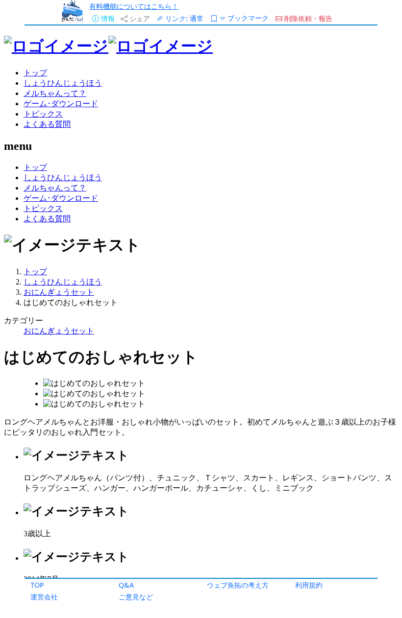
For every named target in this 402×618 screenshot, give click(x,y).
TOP (37, 585)
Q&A (126, 585)
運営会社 (44, 596)
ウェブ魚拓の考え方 (238, 585)
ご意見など (136, 596)
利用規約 (309, 585)
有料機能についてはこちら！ (133, 6)
